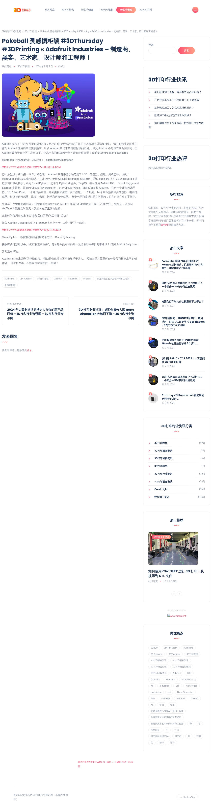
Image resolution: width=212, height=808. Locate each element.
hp (152, 686)
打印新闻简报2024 (159, 736)
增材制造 (155, 730)
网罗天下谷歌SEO (116, 762)
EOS (189, 673)
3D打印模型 (160, 466)
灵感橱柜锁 (9, 285)
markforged (191, 686)
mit (169, 692)
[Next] (179, 593)
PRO (153, 698)
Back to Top (189, 797)
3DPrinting (9, 278)
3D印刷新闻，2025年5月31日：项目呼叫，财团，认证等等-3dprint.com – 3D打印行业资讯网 (183, 321)
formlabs (155, 679)
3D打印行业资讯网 (182, 666)
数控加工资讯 (161, 497)
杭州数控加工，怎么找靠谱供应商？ (174, 107)
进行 (172, 742)
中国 (161, 704)
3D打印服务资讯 (163, 450)
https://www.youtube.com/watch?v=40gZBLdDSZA (31, 229)
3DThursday (25, 278)
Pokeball (87, 278)
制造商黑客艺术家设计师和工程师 (113, 278)
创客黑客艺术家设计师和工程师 (166, 717)
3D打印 (165, 224)
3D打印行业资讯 (163, 473)
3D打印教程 (126, 9)
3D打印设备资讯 (163, 481)
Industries (72, 278)
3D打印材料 (145, 9)
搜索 (150, 44)
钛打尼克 (49, 9)
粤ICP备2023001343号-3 (91, 762)
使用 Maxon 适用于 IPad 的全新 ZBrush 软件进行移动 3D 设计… (180, 341)
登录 (29, 350)
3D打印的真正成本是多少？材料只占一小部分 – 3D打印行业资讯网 (182, 284)
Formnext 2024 (189, 679)
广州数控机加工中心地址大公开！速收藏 (176, 99)
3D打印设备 (106, 9)
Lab (177, 686)
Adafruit (58, 278)
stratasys (165, 698)
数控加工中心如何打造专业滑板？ (173, 115)
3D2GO (154, 648)
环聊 (198, 736)
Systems (181, 698)
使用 (172, 704)
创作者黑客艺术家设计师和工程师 (167, 711)
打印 (177, 730)
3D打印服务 (87, 9)
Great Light (160, 489)
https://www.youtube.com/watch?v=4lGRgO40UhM (31, 167)
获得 (161, 742)
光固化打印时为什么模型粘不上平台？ (183, 301)
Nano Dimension (185, 692)
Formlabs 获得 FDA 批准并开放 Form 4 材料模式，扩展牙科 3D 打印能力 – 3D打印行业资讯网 (182, 264)
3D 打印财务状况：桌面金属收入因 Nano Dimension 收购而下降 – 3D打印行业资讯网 (106, 314)
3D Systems (156, 654)
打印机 (178, 736)
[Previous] (173, 593)
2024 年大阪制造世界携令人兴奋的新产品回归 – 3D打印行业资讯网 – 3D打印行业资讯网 (35, 314)
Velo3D (194, 698)
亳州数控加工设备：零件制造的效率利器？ (178, 92)
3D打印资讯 (67, 9)
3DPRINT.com (170, 648)
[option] (176, 557)
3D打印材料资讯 (163, 458)
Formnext (170, 679)
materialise (156, 692)
